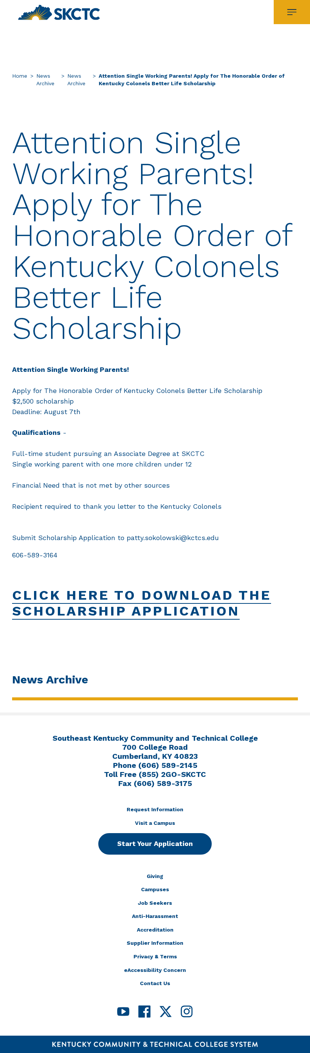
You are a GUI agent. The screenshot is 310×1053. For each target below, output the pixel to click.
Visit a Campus (155, 823)
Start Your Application (155, 843)
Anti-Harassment (155, 916)
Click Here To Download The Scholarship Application (141, 603)
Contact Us (155, 983)
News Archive (45, 79)
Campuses (155, 889)
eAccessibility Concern (155, 970)
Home (19, 76)
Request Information (155, 809)
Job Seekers (155, 903)
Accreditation (155, 930)
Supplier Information (155, 943)
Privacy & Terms (155, 956)
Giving (155, 876)
